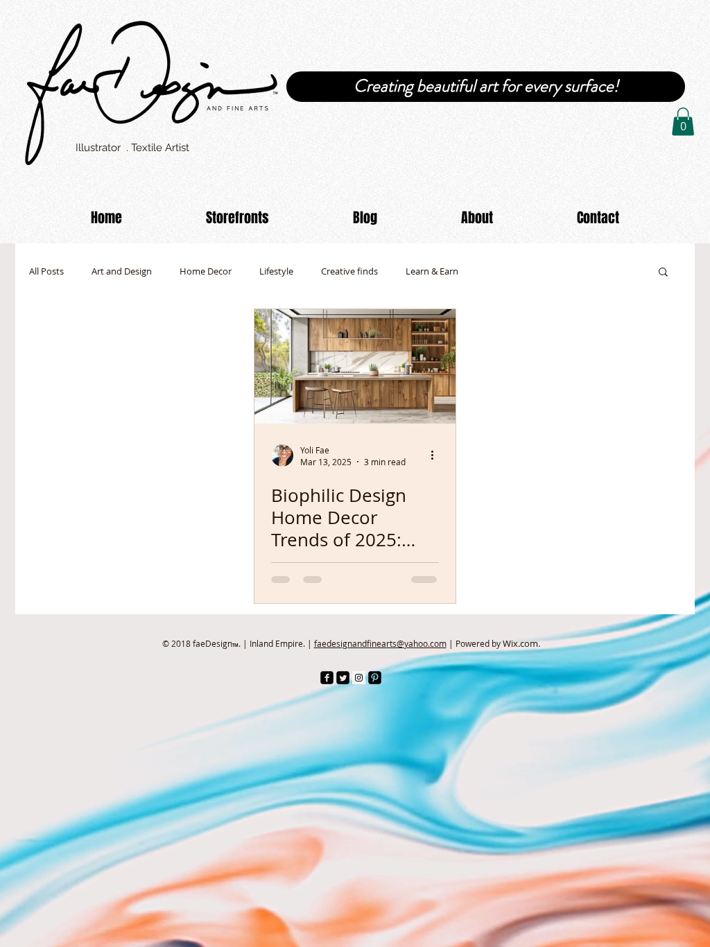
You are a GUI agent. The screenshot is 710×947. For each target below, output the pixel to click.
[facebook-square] (327, 677)
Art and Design (122, 271)
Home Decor (206, 271)
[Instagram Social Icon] (358, 677)
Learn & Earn (432, 271)
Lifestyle (276, 271)
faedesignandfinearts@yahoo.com (380, 643)
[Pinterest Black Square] (374, 677)
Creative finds (349, 271)
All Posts (46, 271)
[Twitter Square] (342, 677)
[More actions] (436, 455)
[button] (683, 121)
